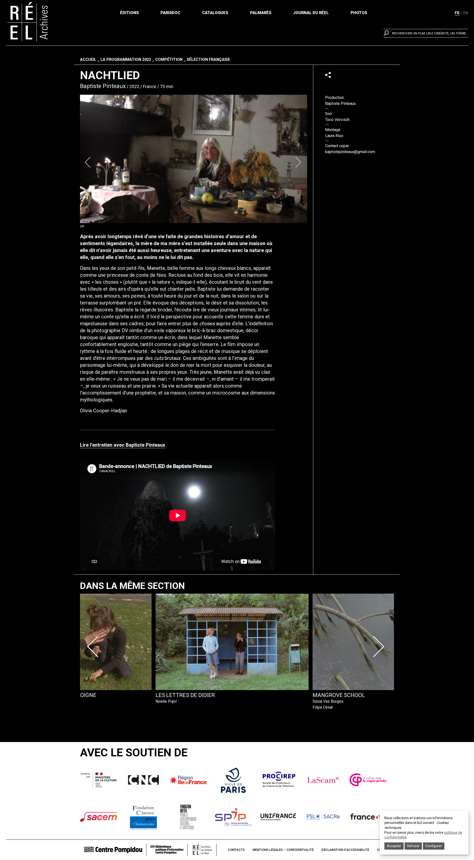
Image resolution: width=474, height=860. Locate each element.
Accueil (88, 59)
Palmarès (260, 12)
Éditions (129, 12)
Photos (359, 12)
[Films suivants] (380, 646)
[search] (425, 33)
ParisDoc (170, 12)
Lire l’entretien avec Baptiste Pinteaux (122, 445)
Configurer (433, 846)
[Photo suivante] (299, 162)
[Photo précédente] (88, 162)
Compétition (168, 59)
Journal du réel (311, 12)
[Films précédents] (94, 646)
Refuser (413, 846)
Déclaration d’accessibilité (345, 850)
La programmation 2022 (125, 59)
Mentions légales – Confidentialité (283, 850)
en (465, 13)
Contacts (236, 850)
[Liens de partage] (328, 75)
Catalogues (215, 12)
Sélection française (208, 59)
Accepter (394, 846)
